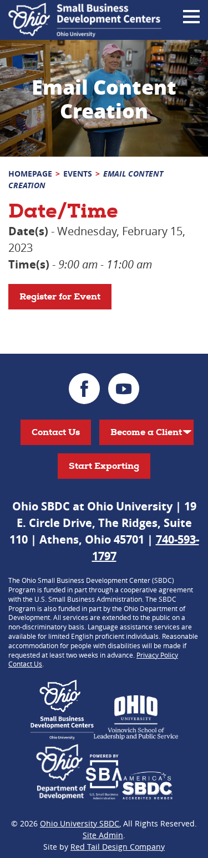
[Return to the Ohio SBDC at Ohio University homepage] (84, 20)
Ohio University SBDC (79, 823)
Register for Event (59, 296)
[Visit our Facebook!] (84, 388)
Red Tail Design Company (117, 846)
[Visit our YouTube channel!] (123, 388)
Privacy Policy (157, 654)
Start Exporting (104, 466)
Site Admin (103, 835)
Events (77, 173)
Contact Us (56, 432)
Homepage (30, 173)
